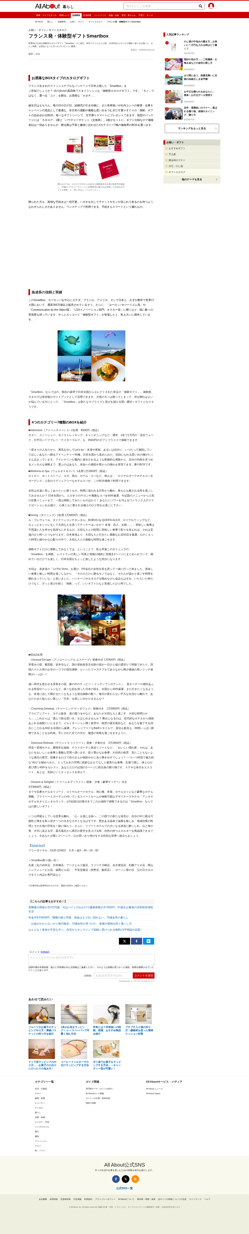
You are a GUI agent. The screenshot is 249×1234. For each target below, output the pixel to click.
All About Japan (153, 1093)
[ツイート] (124, 941)
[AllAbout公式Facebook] (116, 1179)
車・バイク (40, 1150)
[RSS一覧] (135, 1179)
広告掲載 (77, 1199)
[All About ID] (211, 6)
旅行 (37, 1131)
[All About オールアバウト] (47, 7)
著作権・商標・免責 (146, 1199)
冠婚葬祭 (76, 15)
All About (39, 22)
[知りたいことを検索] (200, 6)
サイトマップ (195, 1199)
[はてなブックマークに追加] (148, 941)
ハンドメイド (100, 15)
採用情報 (54, 1199)
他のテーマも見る (192, 179)
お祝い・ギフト (77, 22)
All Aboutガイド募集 (95, 1093)
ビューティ (40, 1103)
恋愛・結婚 (40, 1117)
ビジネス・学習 (42, 1122)
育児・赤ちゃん (129, 15)
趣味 (37, 1136)
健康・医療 (40, 1098)
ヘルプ (207, 1199)
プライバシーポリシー (105, 1199)
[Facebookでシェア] (136, 941)
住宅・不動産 (41, 1089)
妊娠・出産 (114, 15)
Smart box (37, 845)
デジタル (39, 1108)
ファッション (41, 1141)
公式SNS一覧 (124, 1188)
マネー (38, 1093)
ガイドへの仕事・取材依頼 (98, 1098)
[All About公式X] (125, 1179)
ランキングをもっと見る (192, 128)
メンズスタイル (42, 1127)
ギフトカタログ (95, 22)
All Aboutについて (126, 1199)
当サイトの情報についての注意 (172, 1199)
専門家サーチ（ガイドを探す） (100, 1089)
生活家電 (87, 15)
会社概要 (43, 1199)
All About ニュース (154, 1089)
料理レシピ (64, 15)
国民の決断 (91, 1103)
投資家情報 (65, 1199)
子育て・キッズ (146, 15)
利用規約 (88, 1199)
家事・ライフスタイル (46, 15)
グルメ (38, 1146)
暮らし (68, 7)
